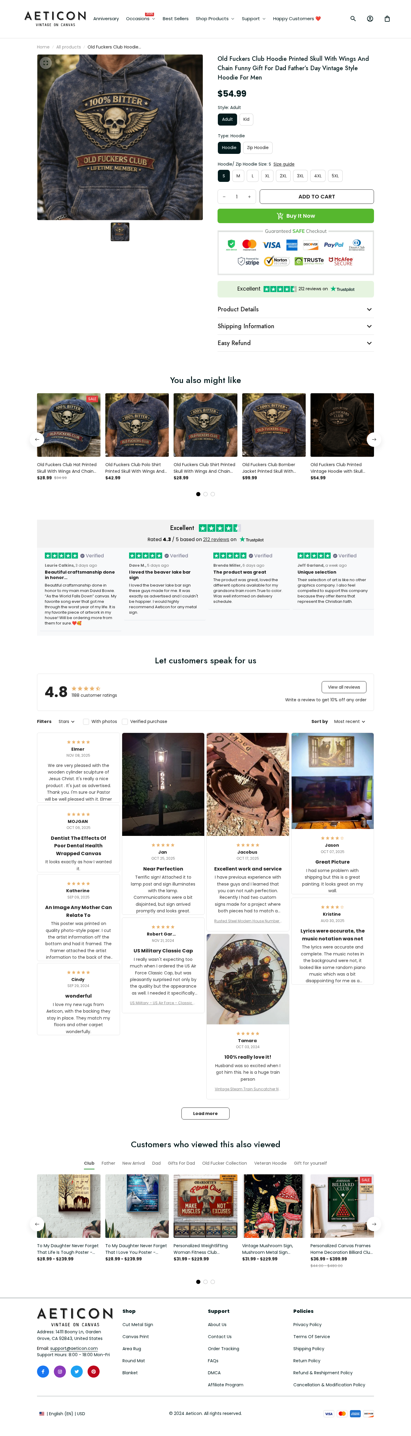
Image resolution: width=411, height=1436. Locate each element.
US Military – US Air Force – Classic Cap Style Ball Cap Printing (163, 1003)
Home (43, 47)
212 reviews (216, 539)
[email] (74, 1348)
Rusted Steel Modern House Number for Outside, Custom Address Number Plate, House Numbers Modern (247, 921)
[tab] (198, 494)
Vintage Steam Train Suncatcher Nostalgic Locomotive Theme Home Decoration (248, 1089)
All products (68, 47)
